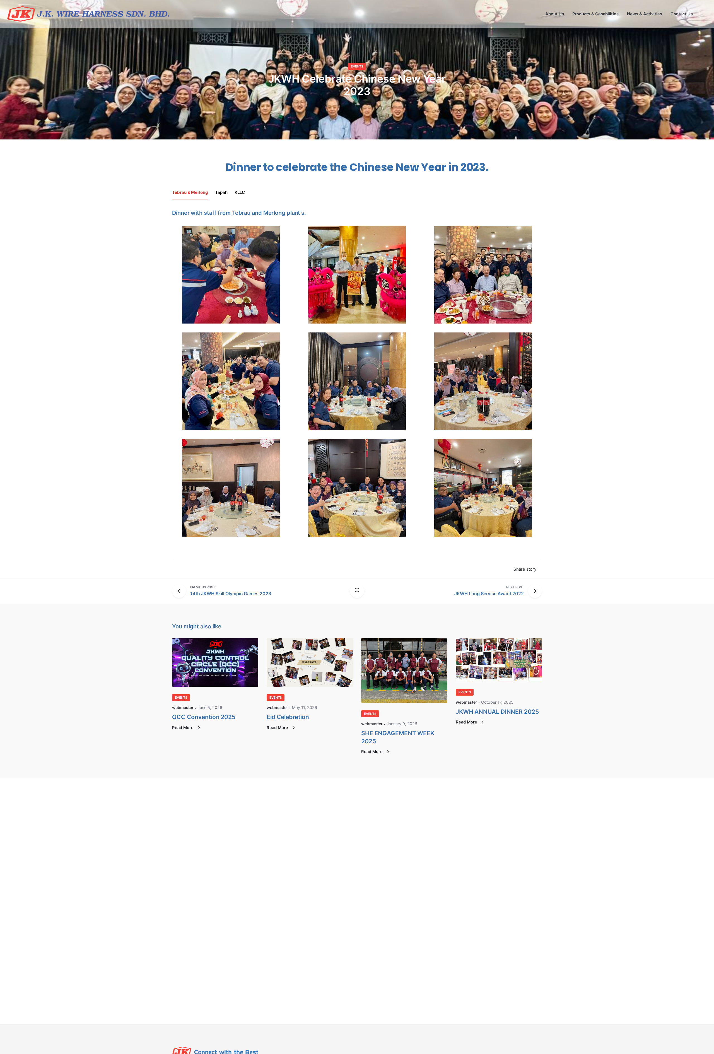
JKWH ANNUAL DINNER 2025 (497, 711)
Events (357, 66)
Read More (183, 727)
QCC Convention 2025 (203, 716)
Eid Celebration (288, 716)
